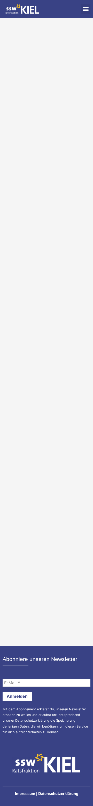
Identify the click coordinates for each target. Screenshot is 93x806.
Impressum (25, 793)
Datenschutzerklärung (32, 720)
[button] (85, 9)
